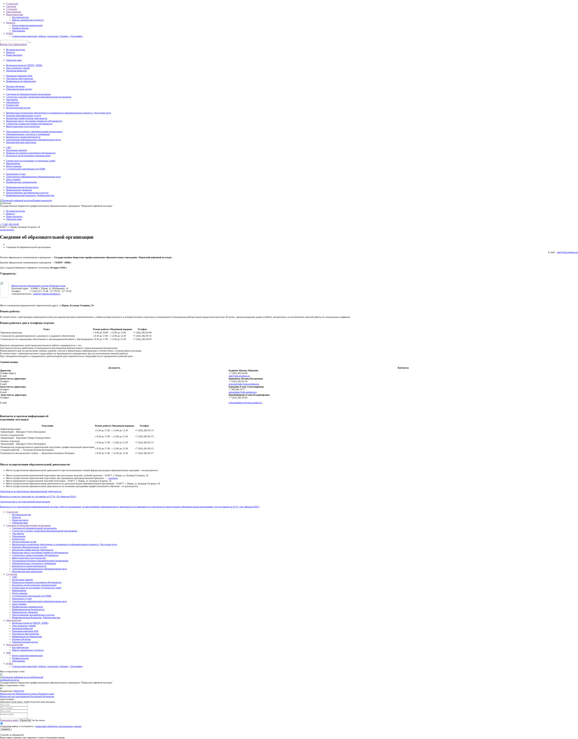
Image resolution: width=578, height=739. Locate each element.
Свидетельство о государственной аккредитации (25, 501)
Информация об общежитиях (21, 81)
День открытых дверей (18, 68)
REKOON (19, 691)
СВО (8, 147)
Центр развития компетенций (27, 25)
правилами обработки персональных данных (58, 726)
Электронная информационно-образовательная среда (33, 139)
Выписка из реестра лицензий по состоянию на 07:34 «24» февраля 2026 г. (38, 496)
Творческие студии (16, 174)
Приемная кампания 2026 (19, 76)
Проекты (10, 22)
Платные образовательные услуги (23, 115)
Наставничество (20, 17)
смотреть (113, 478)
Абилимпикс (18, 31)
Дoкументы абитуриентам (19, 78)
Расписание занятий (16, 150)
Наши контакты (14, 55)
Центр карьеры (14, 166)
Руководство (12, 105)
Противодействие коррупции (21, 142)
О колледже (12, 3)
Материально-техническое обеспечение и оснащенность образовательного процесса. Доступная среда (58, 113)
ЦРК (8, 653)
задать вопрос (7, 229)
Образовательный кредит (19, 89)
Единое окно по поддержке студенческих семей (30, 160)
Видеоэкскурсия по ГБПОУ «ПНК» (24, 65)
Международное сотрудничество (23, 126)
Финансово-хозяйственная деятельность (26, 118)
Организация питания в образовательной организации (34, 131)
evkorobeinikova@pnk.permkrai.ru (245, 402)
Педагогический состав (18, 107)
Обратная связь (14, 60)
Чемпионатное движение (19, 190)
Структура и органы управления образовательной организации (38, 97)
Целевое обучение (15, 86)
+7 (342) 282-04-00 (9, 224)
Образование (12, 102)
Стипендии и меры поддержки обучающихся (29, 123)
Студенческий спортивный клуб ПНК (25, 169)
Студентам (11, 9)
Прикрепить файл (9, 720)
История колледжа (15, 49)
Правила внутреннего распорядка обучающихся (30, 153)
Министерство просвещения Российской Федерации (27, 696)
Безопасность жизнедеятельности (23, 137)
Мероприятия (13, 163)
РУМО (9, 33)
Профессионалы (20, 28)
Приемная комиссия (16, 70)
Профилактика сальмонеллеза (21, 182)
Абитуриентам (13, 12)
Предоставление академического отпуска (27, 192)
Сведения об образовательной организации (28, 94)
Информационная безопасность (22, 187)
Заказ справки (13, 179)
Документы (12, 99)
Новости (10, 52)
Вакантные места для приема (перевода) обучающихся (34, 121)
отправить (5, 729)
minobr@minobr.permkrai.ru (46, 294)
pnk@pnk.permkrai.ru (567, 252)
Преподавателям (14, 14)
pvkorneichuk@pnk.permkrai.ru (244, 384)
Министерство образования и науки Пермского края (38, 285)
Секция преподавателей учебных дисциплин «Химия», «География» (47, 36)
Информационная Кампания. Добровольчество (30, 195)
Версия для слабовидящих (13, 44)
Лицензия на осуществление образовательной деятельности (31, 491)
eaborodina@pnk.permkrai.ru (243, 392)
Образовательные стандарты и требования (28, 134)
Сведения (11, 6)
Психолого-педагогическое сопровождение (28, 155)
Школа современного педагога (28, 20)
